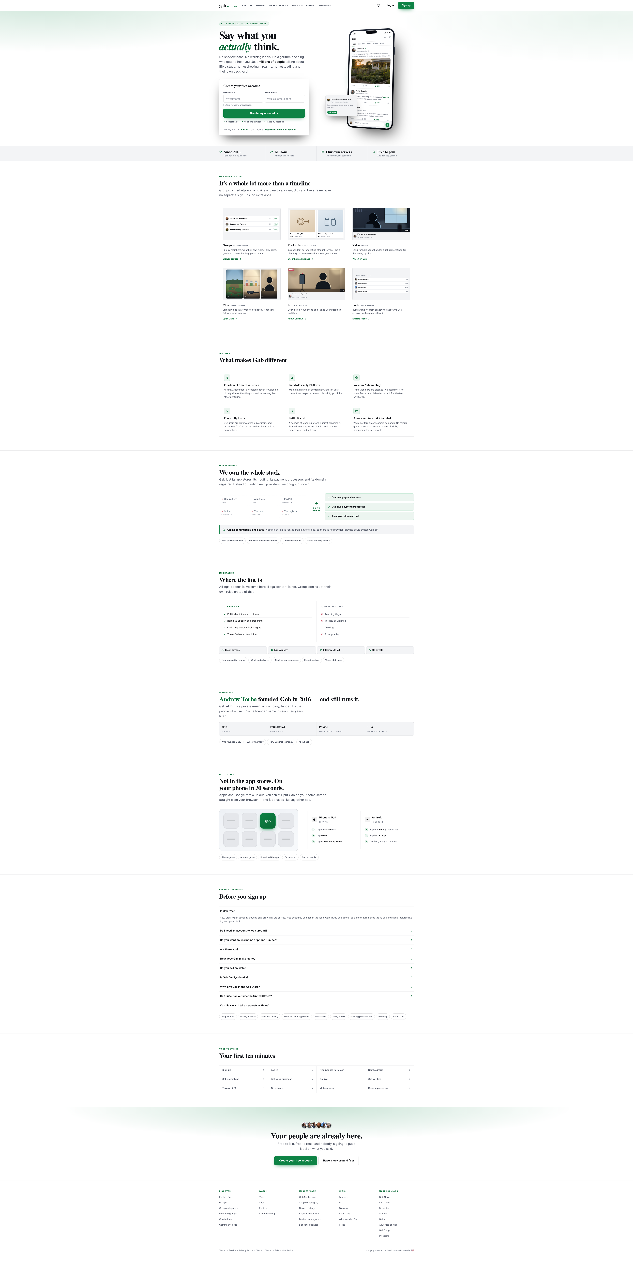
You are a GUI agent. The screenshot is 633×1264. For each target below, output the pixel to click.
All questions (228, 1016)
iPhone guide (228, 857)
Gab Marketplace (308, 1197)
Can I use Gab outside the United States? (246, 996)
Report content (311, 660)
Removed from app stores (297, 1016)
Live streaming (267, 1213)
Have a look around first (338, 1160)
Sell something (230, 1079)
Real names (321, 1016)
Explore (247, 5)
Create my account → (264, 113)
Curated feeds (226, 1219)
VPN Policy (287, 1250)
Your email (271, 92)
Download (324, 5)
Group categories (228, 1208)
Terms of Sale (272, 1250)
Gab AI (382, 1219)
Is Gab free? (227, 911)
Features (343, 1197)
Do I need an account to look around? (243, 930)
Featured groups (228, 1213)
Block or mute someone (287, 660)
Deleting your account (361, 1016)
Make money (327, 1088)
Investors (384, 1235)
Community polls (228, 1224)
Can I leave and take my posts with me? (245, 1005)
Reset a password (378, 1088)
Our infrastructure (292, 540)
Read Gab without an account (280, 129)
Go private (277, 1088)
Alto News (384, 1202)
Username (229, 92)
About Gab (304, 742)
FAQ (341, 1202)
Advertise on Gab (388, 1224)
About (310, 5)
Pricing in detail (248, 1016)
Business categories (309, 1219)
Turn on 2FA (229, 1088)
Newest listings (307, 1208)
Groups (261, 5)
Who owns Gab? (255, 742)
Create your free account (295, 1160)
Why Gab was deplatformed (263, 540)
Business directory (309, 1213)
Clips (261, 1202)
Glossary (382, 1016)
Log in (390, 5)
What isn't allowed (260, 660)
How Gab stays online (232, 540)
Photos (263, 1208)
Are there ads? (229, 949)
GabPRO (383, 1213)
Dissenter (384, 1208)
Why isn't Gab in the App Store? (240, 986)
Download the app (269, 857)
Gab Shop (384, 1230)
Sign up (406, 5)
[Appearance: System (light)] (378, 5)
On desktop (290, 857)
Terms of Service (333, 660)
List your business (281, 1079)
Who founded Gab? (231, 742)
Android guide (247, 857)
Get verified (374, 1079)
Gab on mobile (309, 857)
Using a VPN (338, 1016)
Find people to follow (332, 1069)
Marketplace (277, 5)
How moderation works (233, 660)
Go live (324, 1079)
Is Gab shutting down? (318, 540)
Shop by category (308, 1202)
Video (262, 1197)
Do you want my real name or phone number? (248, 940)
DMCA (259, 1250)
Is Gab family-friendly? (234, 977)
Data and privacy (269, 1016)
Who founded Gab (348, 1219)
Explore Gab (225, 1197)
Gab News (384, 1197)
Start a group (375, 1069)
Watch (296, 5)
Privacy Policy (246, 1250)
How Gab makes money (281, 742)
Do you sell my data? (233, 968)
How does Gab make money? (238, 958)
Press (342, 1224)
